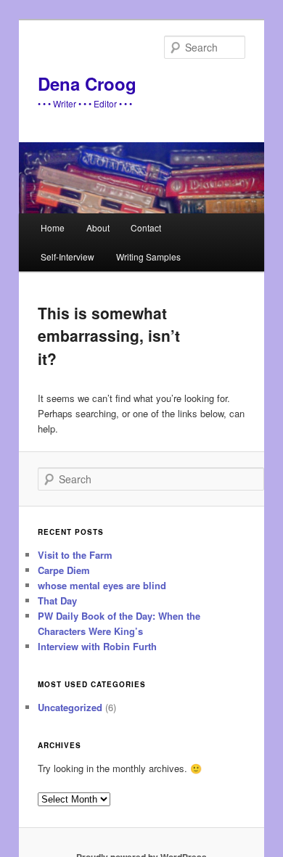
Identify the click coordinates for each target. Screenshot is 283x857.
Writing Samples (148, 256)
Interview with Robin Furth (97, 646)
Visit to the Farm (75, 555)
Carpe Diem (64, 570)
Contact (146, 227)
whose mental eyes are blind (102, 585)
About (98, 227)
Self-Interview (67, 256)
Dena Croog (87, 83)
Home (53, 227)
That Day (57, 600)
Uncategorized (70, 707)
